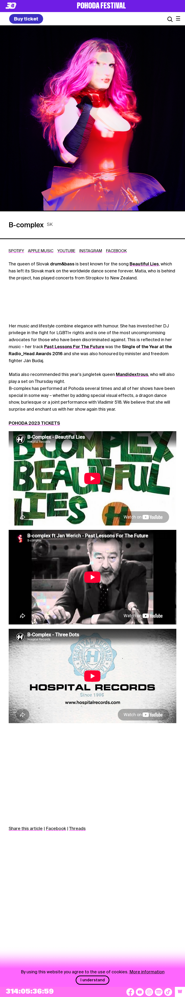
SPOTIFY (16, 251)
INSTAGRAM (90, 251)
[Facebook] (130, 992)
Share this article (26, 828)
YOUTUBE (66, 251)
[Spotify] (159, 992)
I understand (92, 980)
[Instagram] (149, 992)
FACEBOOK (116, 251)
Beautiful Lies (144, 263)
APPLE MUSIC (40, 251)
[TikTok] (168, 992)
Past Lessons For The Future (74, 346)
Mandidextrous (132, 374)
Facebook (56, 828)
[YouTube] (140, 992)
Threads (77, 828)
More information (147, 971)
